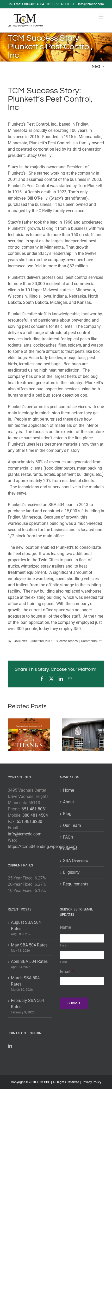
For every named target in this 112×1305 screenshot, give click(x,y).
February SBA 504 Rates (27, 1003)
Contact (70, 848)
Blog (67, 813)
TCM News (19, 641)
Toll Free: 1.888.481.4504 (26, 4)
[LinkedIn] (10, 1046)
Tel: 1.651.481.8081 (60, 4)
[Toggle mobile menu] (101, 16)
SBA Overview (76, 860)
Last (63, 962)
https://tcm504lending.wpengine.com (42, 846)
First (63, 945)
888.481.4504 (35, 815)
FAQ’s (68, 837)
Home (68, 790)
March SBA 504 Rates (25, 981)
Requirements (75, 884)
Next (96, 66)
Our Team (72, 825)
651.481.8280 (29, 821)
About (68, 801)
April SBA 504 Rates (29, 961)
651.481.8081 (34, 809)
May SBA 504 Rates (29, 945)
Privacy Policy (91, 1082)
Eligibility (71, 872)
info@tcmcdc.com (91, 4)
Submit (73, 1003)
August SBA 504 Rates (26, 925)
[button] (12, 735)
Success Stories (67, 641)
